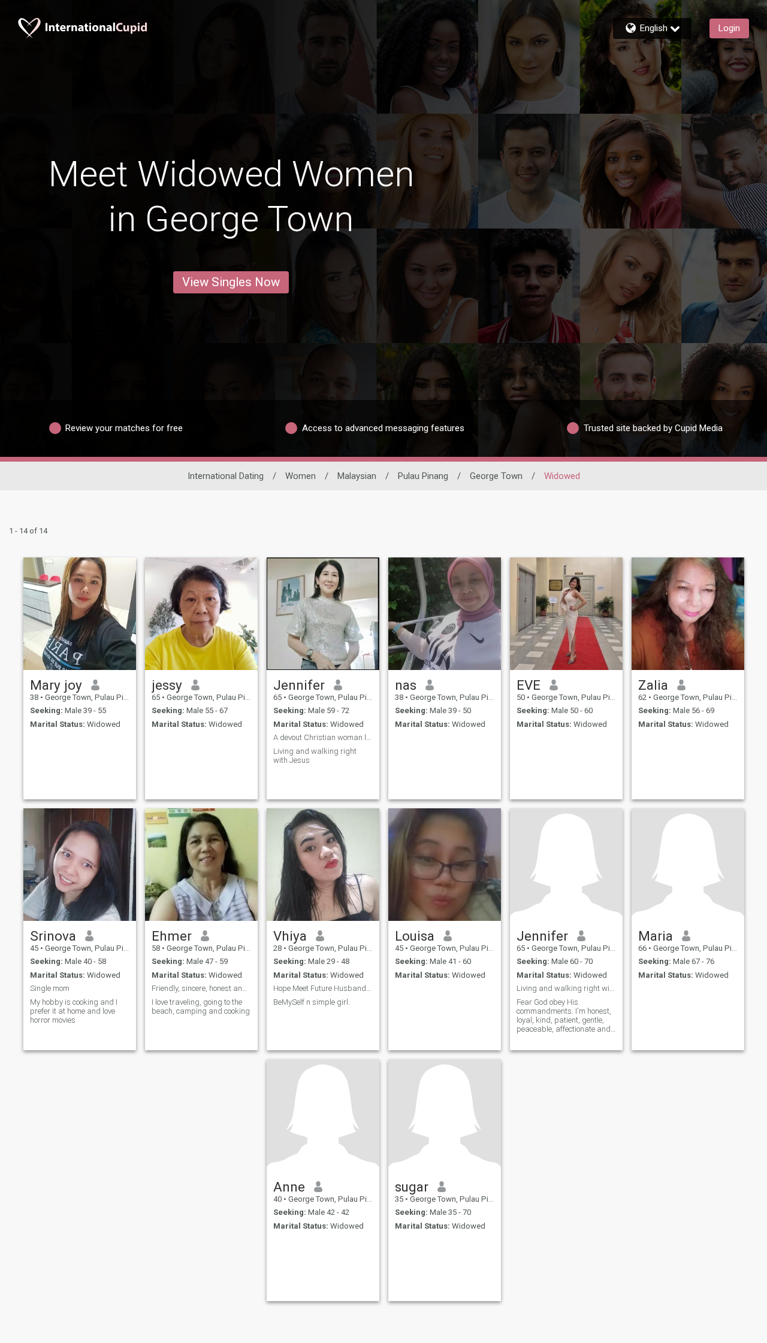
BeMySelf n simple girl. (311, 1002)
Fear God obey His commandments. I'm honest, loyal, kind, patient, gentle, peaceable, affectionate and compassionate (564, 1015)
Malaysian (356, 476)
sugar (411, 1187)
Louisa (414, 936)
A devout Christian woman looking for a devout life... (323, 737)
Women (300, 476)
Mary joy (56, 685)
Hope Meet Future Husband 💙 (323, 988)
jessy (167, 685)
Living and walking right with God (566, 988)
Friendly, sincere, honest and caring (201, 988)
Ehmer (172, 936)
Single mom (50, 988)
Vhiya (290, 936)
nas (405, 685)
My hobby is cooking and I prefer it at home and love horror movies (73, 1011)
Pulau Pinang (423, 476)
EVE (528, 685)
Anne (289, 1187)
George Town (496, 476)
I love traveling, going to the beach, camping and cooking (201, 1006)
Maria (655, 936)
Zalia (653, 685)
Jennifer (299, 685)
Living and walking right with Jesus (315, 756)
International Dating (226, 476)
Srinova (53, 936)
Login (729, 28)
